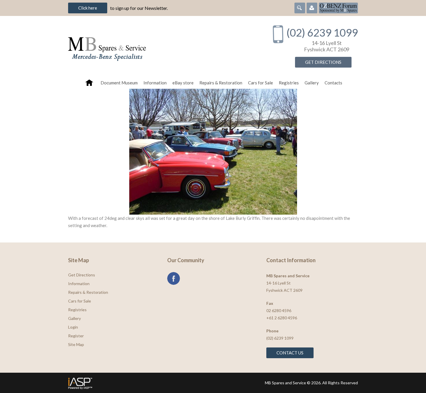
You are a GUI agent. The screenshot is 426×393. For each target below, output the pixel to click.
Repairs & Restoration (220, 82)
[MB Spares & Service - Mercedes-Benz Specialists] (163, 46)
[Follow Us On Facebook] (173, 278)
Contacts (333, 82)
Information (155, 82)
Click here (87, 7)
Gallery (312, 82)
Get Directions (323, 62)
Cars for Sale (260, 82)
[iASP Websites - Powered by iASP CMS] (138, 383)
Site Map (76, 344)
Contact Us (289, 352)
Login (73, 327)
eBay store (183, 82)
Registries (289, 82)
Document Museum (119, 82)
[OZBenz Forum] (338, 7)
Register (76, 335)
